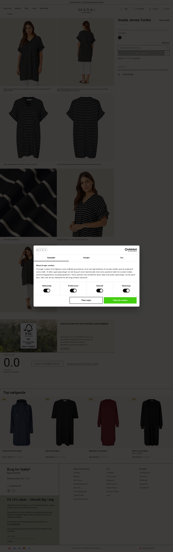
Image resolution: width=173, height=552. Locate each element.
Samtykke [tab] (51, 258)
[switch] (73, 290)
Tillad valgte (86, 300)
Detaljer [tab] (86, 258)
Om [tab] (121, 258)
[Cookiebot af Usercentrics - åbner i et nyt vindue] (126, 250)
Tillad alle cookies (120, 300)
